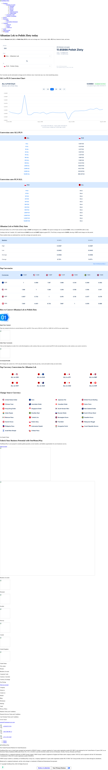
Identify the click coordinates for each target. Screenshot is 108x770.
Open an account (4, 685)
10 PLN (27, 196)
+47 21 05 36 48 (7, 737)
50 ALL (27, 154)
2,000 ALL (27, 168)
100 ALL (27, 157)
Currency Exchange (11, 16)
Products (5, 3)
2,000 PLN (27, 215)
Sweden (11, 7)
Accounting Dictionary (12, 21)
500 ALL (27, 163)
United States (12, 13)
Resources (5, 19)
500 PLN (27, 210)
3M (56, 89)
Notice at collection (44, 768)
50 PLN (27, 201)
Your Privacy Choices (59, 768)
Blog (7, 20)
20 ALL (27, 152)
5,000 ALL (27, 171)
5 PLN (26, 193)
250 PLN (27, 207)
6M (60, 89)
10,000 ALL (27, 174)
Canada (11, 10)
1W (48, 89)
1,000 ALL (26, 165)
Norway (11, 9)
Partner (8, 26)
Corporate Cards (10, 14)
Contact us (9, 27)
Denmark (11, 6)
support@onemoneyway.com (7, 722)
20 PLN (27, 199)
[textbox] (27, 56)
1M (52, 89)
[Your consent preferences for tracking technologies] (2, 767)
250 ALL (27, 160)
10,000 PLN (27, 221)
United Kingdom (13, 11)
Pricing (5, 17)
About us (8, 24)
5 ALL (26, 146)
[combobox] (27, 56)
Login (4, 28)
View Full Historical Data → (99, 263)
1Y (64, 89)
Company (5, 23)
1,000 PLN (27, 212)
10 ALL (27, 149)
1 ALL (26, 143)
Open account (6, 30)
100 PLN (27, 204)
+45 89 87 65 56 (7, 726)
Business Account (10, 4)
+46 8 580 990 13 (7, 731)
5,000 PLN (27, 218)
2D (43, 89)
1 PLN (26, 190)
